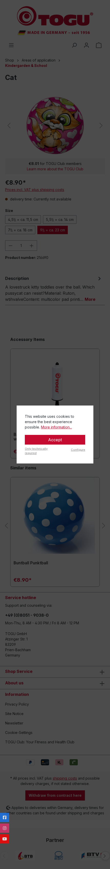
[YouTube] (4, 838)
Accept (55, 439)
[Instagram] (4, 828)
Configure (78, 449)
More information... (56, 427)
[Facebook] (4, 817)
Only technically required (36, 451)
